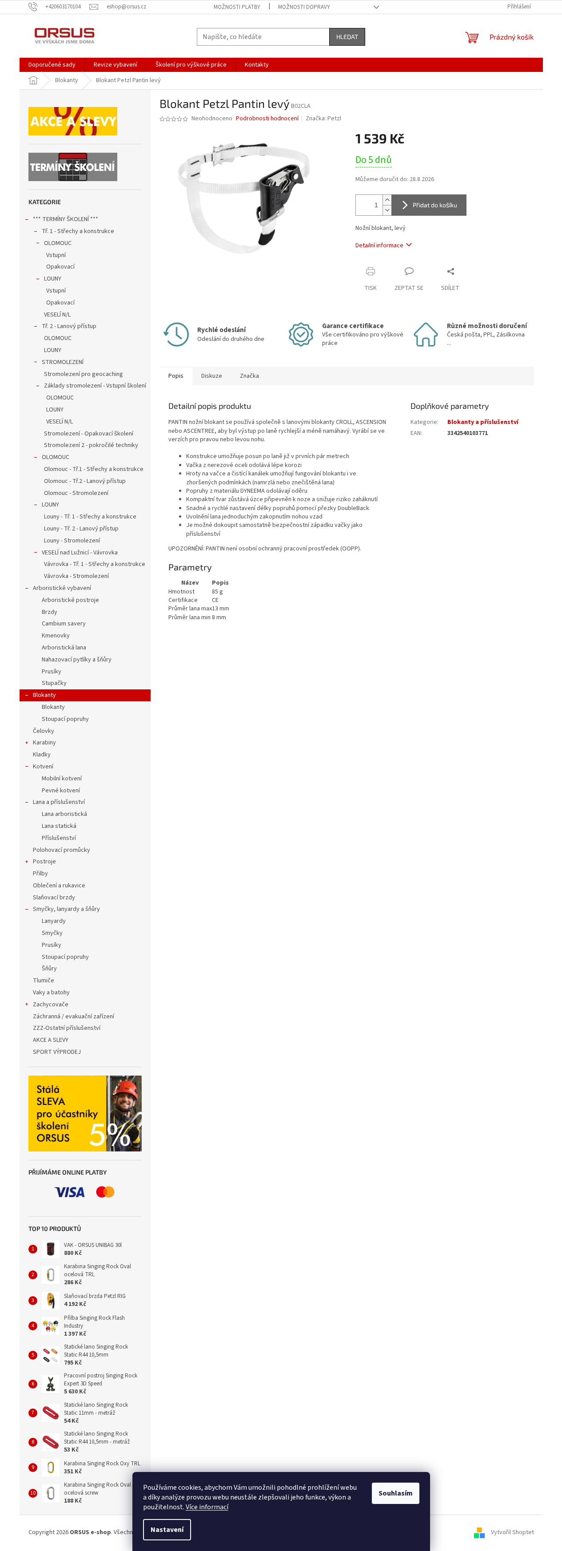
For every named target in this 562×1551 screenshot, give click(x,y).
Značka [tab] (249, 376)
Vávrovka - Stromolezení (76, 576)
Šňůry (49, 968)
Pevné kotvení (61, 790)
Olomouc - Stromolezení (76, 493)
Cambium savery (64, 623)
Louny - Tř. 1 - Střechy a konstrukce (90, 516)
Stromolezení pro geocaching (83, 374)
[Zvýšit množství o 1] (387, 200)
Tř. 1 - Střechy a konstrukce (78, 231)
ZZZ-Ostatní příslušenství (66, 1028)
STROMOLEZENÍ (63, 362)
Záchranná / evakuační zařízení (73, 1016)
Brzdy (49, 612)
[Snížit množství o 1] (387, 210)
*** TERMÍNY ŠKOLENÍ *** (65, 219)
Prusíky (51, 671)
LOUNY (52, 278)
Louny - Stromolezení (72, 540)
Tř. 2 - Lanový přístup (69, 326)
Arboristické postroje (70, 600)
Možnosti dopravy (304, 7)
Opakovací (60, 266)
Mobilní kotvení (62, 778)
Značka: (323, 118)
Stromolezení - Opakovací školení (88, 433)
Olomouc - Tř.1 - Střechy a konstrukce (93, 469)
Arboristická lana (64, 647)
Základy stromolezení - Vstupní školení (95, 385)
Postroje (44, 861)
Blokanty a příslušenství (482, 422)
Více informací (207, 1507)
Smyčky (52, 933)
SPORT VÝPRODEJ (57, 1052)
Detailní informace (379, 245)
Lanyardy (54, 921)
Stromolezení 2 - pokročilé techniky (91, 445)
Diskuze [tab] (211, 376)
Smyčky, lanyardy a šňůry (66, 909)
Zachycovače (50, 1004)
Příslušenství (59, 838)
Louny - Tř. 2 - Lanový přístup (81, 528)
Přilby (40, 873)
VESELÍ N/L (57, 314)
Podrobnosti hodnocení (267, 119)
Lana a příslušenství (59, 802)
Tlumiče (43, 980)
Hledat (347, 36)
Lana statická (59, 826)
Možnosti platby (237, 7)
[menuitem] (52, 65)
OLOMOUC (58, 243)
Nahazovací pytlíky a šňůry (77, 659)
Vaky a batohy (51, 992)
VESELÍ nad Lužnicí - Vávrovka (80, 552)
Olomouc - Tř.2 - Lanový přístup (85, 481)
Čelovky (43, 731)
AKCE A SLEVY (50, 1040)
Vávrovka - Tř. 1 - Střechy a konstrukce (94, 564)
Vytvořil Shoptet (512, 1532)
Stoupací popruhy (65, 719)
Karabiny (44, 742)
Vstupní (56, 255)
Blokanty (44, 695)
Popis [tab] (175, 376)
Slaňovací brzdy (54, 897)
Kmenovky (56, 635)
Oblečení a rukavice (59, 885)
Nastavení (167, 1530)
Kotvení (43, 766)
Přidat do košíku (435, 205)
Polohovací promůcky (61, 850)
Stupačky (54, 683)
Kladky (42, 754)
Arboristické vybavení (62, 588)
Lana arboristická (64, 814)
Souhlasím (396, 1493)
